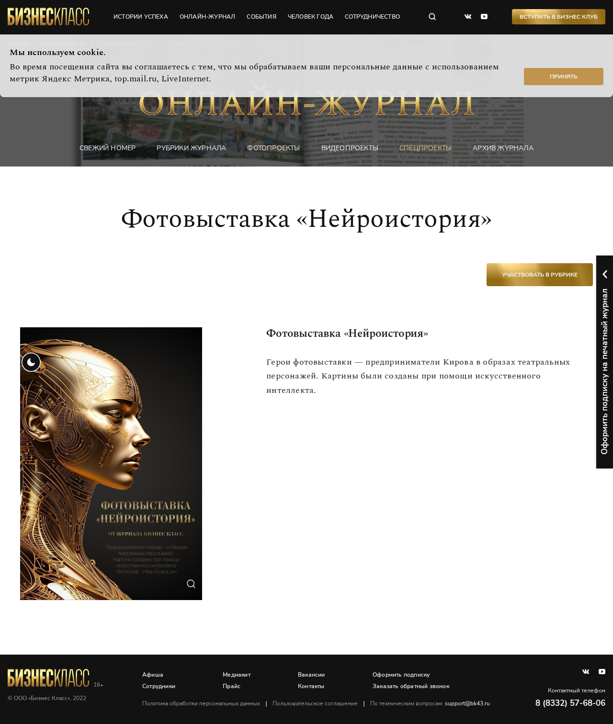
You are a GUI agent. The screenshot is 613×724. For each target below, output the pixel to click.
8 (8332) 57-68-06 (570, 703)
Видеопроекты (349, 148)
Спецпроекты (425, 148)
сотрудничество (372, 17)
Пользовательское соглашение (315, 703)
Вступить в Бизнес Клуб (559, 17)
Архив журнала (503, 148)
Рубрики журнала (191, 148)
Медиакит (236, 675)
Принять (564, 76)
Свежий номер (107, 148)
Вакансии (311, 675)
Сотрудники (158, 686)
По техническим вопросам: (430, 703)
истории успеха (141, 17)
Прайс (231, 686)
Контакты (311, 686)
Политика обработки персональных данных (201, 703)
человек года (310, 17)
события (261, 17)
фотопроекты (273, 148)
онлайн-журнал (208, 17)
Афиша (152, 675)
